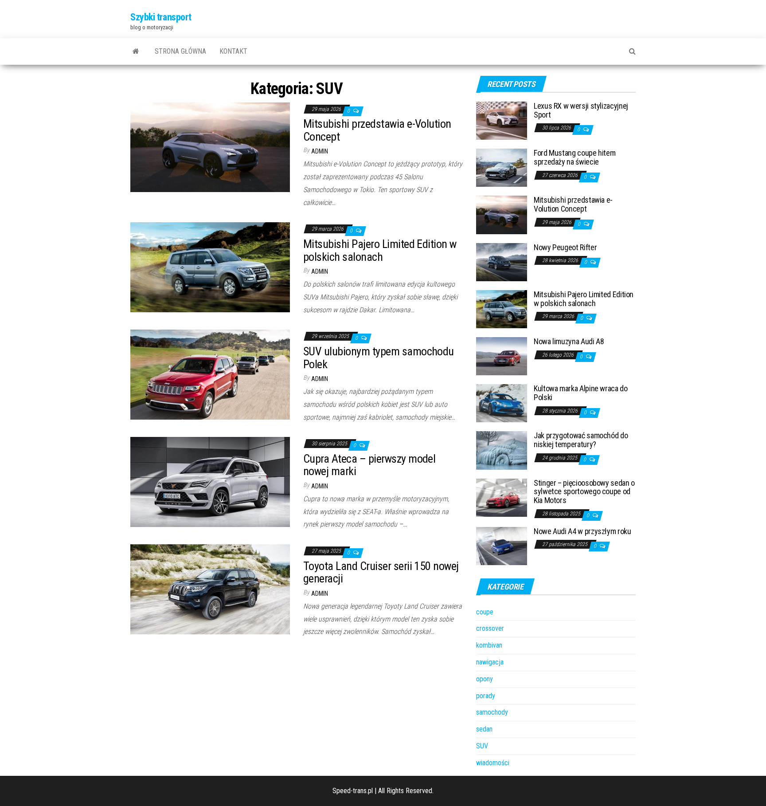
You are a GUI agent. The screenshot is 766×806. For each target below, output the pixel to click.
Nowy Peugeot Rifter (565, 247)
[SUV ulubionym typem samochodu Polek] (210, 374)
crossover (490, 628)
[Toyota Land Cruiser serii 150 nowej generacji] (210, 589)
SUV (482, 746)
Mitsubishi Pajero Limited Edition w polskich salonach (380, 250)
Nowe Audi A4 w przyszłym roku (582, 531)
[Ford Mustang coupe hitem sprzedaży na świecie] (501, 167)
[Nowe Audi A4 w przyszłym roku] (501, 545)
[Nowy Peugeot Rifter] (501, 261)
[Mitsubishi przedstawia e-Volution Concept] (210, 146)
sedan (484, 729)
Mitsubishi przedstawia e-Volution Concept (377, 130)
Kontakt (233, 51)
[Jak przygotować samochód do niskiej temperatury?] (501, 450)
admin (319, 151)
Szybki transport (161, 17)
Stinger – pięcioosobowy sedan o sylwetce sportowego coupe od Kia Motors (584, 491)
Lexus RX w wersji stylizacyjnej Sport (581, 110)
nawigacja (490, 662)
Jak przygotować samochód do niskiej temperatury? (581, 440)
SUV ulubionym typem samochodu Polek (378, 358)
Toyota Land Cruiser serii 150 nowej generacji (381, 572)
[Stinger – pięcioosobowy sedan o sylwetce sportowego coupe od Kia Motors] (501, 497)
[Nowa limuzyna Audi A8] (501, 355)
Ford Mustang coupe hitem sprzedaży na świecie (574, 157)
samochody (492, 712)
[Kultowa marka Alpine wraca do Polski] (501, 403)
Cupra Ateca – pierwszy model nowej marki (369, 465)
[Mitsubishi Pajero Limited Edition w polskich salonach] (210, 267)
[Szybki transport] (136, 51)
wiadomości (492, 763)
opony (484, 679)
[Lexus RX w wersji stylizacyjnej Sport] (501, 120)
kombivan (489, 645)
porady (485, 696)
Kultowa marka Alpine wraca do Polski (581, 393)
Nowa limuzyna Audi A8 (569, 341)
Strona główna (180, 51)
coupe (484, 612)
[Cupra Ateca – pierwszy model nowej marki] (210, 481)
